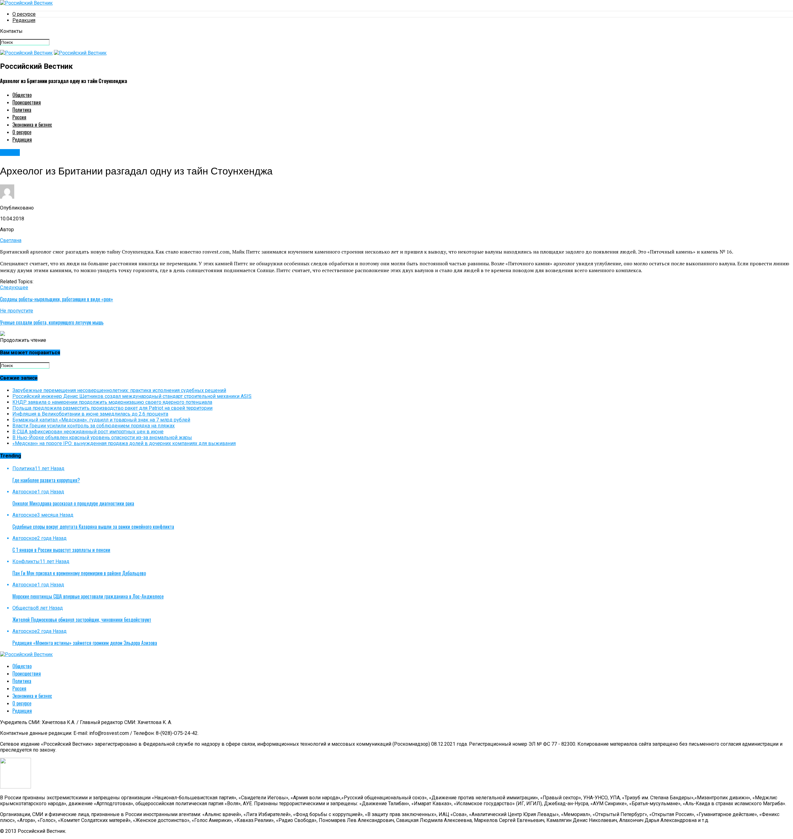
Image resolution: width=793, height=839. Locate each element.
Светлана (10, 240)
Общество (22, 95)
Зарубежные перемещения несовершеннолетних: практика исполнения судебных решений (119, 390)
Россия (19, 117)
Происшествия (26, 102)
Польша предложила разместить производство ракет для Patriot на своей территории (112, 408)
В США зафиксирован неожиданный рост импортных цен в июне (88, 432)
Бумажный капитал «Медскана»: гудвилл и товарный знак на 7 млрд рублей (101, 420)
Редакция (23, 20)
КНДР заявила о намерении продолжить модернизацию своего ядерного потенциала (112, 402)
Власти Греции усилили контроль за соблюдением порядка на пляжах (93, 426)
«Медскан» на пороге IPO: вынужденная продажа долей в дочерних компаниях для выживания (124, 443)
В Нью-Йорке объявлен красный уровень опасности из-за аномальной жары (102, 437)
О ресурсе (24, 14)
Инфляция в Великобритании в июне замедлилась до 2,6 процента (90, 414)
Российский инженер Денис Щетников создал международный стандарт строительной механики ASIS (132, 396)
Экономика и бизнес (32, 124)
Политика (21, 109)
